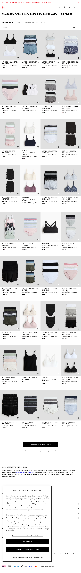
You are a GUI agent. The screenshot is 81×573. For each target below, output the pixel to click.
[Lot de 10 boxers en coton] (10, 180)
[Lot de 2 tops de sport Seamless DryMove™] (30, 134)
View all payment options (47, 566)
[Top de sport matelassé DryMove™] (50, 227)
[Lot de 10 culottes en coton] (71, 227)
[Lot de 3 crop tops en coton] (50, 45)
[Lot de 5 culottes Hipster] (71, 405)
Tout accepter (27, 542)
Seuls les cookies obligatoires (27, 549)
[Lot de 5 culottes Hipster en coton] (50, 134)
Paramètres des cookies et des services (27, 557)
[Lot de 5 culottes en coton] (10, 90)
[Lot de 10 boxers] (50, 90)
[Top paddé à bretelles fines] (30, 360)
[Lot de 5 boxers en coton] (30, 45)
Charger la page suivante (40, 444)
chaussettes (20, 472)
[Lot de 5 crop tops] (10, 227)
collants (30, 472)
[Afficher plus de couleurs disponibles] (3, 68)
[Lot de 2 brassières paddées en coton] (10, 45)
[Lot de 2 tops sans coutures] (30, 90)
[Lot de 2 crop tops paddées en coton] (71, 180)
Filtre (74, 27)
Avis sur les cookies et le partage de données (27, 536)
